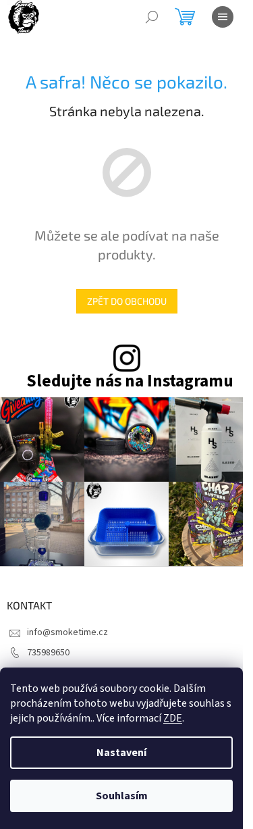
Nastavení (121, 752)
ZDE (172, 718)
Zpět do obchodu (127, 301)
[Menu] (222, 16)
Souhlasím (122, 795)
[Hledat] (151, 16)
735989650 (48, 652)
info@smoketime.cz (67, 632)
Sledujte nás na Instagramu (129, 381)
